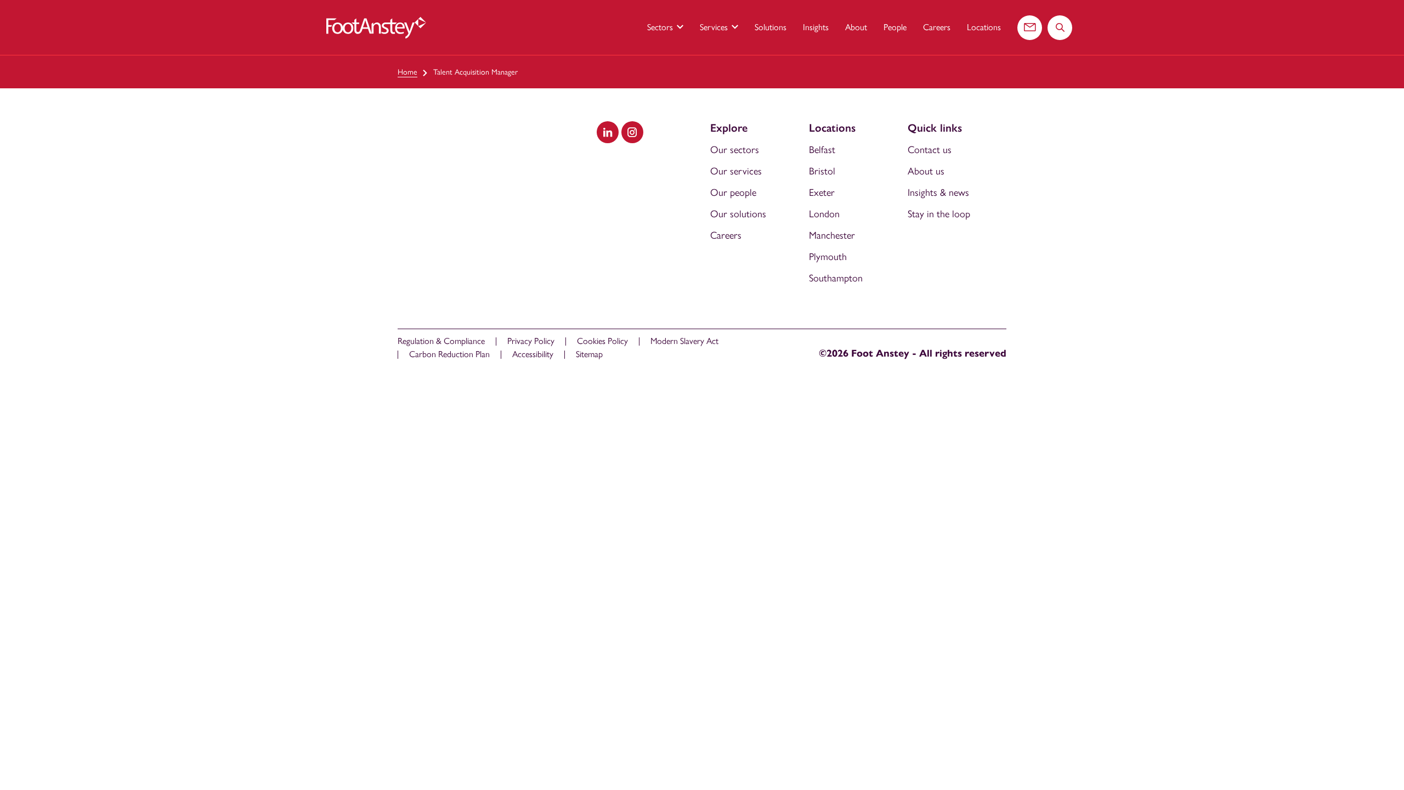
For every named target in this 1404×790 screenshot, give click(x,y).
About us (926, 171)
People (895, 27)
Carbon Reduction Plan (449, 354)
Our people (733, 193)
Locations (984, 27)
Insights (816, 27)
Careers (936, 27)
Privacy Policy (530, 341)
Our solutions (738, 214)
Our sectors (734, 150)
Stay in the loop (939, 214)
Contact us (930, 150)
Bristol (822, 171)
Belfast (822, 150)
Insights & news (938, 193)
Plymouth (828, 257)
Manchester (832, 235)
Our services (736, 171)
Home (407, 72)
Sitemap (589, 354)
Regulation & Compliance (441, 341)
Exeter (822, 193)
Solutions (770, 27)
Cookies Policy (602, 341)
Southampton (836, 278)
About (856, 27)
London (824, 214)
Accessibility (532, 354)
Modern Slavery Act (684, 341)
